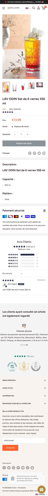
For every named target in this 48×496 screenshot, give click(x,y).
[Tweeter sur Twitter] (39, 153)
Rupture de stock (24, 143)
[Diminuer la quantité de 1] (14, 134)
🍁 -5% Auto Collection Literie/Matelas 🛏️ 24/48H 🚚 (24, 2)
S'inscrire (10, 448)
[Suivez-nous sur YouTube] (23, 467)
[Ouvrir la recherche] (33, 8)
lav (4, 109)
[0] (43, 8)
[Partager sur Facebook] (30, 153)
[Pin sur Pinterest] (34, 153)
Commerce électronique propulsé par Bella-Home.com (22, 491)
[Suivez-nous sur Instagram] (13, 467)
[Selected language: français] (28, 8)
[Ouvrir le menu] (3, 8)
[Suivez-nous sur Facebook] (4, 467)
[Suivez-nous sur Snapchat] (32, 467)
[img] (8, 280)
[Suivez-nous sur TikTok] (27, 467)
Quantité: (6, 134)
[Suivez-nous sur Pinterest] (18, 467)
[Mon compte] (38, 8)
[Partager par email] (44, 153)
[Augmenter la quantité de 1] (27, 134)
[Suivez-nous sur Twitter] (9, 467)
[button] (28, 8)
